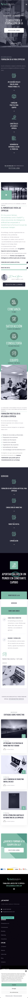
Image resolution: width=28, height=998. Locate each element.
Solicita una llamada (14, 168)
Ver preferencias (14, 992)
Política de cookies (9, 995)
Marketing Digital (14, 524)
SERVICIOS (4, 663)
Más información (9, 165)
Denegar (14, 988)
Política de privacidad (17, 995)
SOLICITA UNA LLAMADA (14, 850)
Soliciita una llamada (14, 30)
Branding (3, 931)
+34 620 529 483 (7, 909)
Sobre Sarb (3, 954)
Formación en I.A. (5, 923)
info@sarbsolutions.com (14, 886)
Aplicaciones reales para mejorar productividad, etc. (14, 84)
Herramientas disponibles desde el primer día (14, 146)
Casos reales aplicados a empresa (14, 126)
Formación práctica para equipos (14, 105)
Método (3, 950)
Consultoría (4, 939)
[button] (26, 971)
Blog (2, 958)
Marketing (6, 741)
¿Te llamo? (3, 946)
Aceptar (14, 985)
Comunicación (14, 541)
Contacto (3, 962)
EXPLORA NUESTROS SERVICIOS (16, 699)
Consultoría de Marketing (14, 507)
